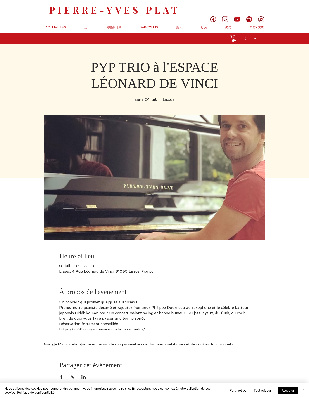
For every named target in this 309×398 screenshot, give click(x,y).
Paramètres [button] (238, 390)
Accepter (288, 390)
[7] (261, 19)
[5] (237, 19)
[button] (234, 38)
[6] (249, 19)
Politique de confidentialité (36, 392)
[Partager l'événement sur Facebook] (61, 377)
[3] (225, 19)
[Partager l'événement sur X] (72, 377)
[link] (290, 8)
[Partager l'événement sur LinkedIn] (83, 377)
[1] (213, 19)
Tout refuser (262, 390)
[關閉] (303, 390)
